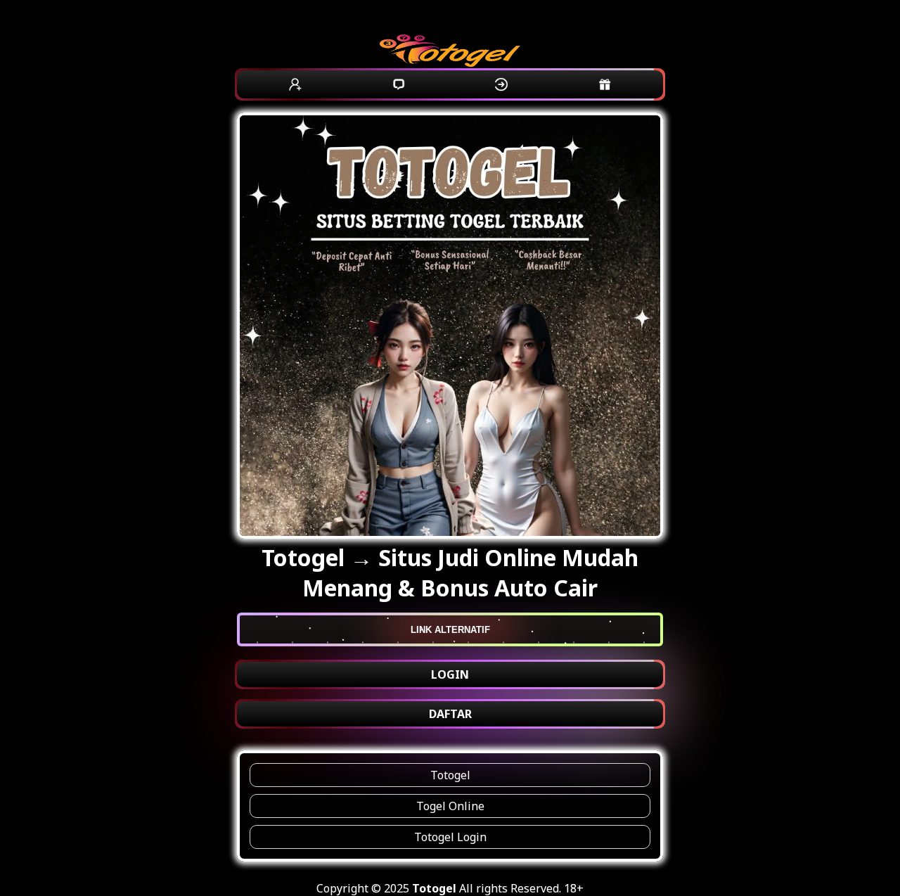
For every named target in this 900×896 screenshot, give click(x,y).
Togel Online (450, 806)
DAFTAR (450, 714)
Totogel (450, 775)
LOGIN (450, 674)
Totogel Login (450, 837)
